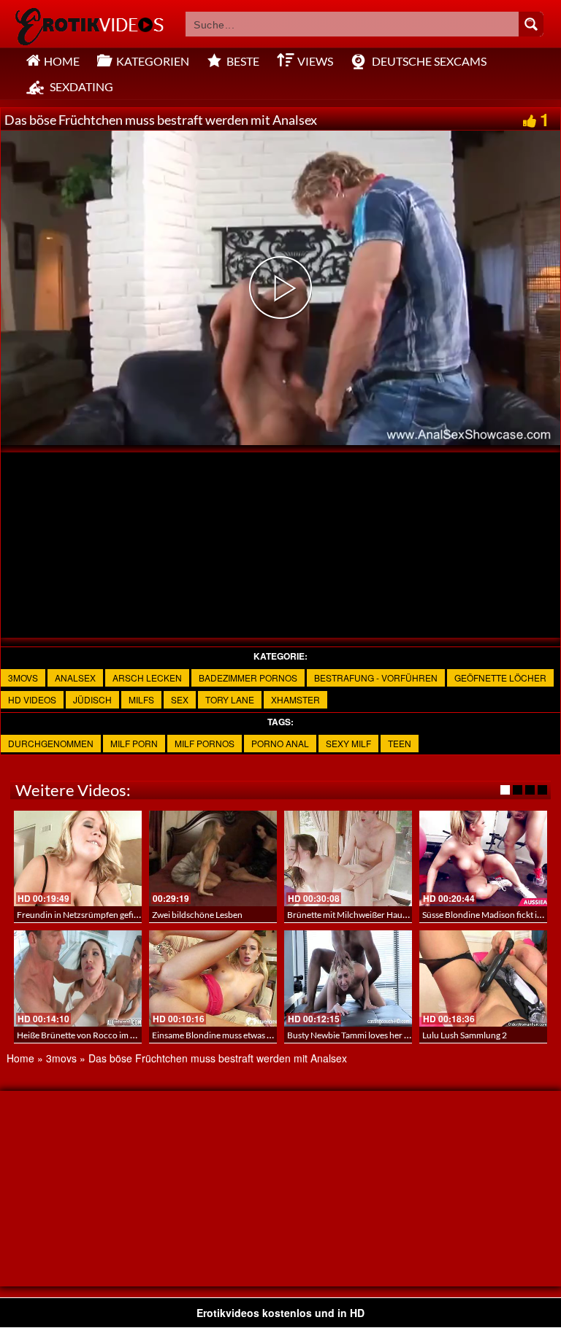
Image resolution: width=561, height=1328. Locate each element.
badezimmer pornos (248, 677)
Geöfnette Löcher (500, 677)
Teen (399, 743)
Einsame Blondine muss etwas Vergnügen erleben (245, 1035)
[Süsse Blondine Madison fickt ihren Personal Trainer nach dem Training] (483, 858)
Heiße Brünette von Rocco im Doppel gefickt (101, 1035)
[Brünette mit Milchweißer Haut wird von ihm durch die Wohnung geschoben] (348, 858)
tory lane (229, 699)
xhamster (295, 699)
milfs (141, 699)
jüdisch (92, 699)
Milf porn (134, 743)
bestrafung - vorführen (376, 677)
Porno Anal (280, 743)
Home (20, 1058)
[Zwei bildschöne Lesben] (213, 858)
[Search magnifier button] (531, 24)
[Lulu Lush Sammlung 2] (483, 978)
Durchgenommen (51, 743)
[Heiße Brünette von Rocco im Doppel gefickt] (78, 978)
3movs (23, 677)
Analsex (75, 677)
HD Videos (32, 699)
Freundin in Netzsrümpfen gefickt (81, 914)
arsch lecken (147, 677)
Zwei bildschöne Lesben (197, 914)
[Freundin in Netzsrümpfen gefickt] (78, 858)
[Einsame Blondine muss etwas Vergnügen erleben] (213, 978)
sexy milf (348, 743)
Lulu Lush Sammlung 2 (464, 1035)
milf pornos (204, 743)
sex (179, 699)
